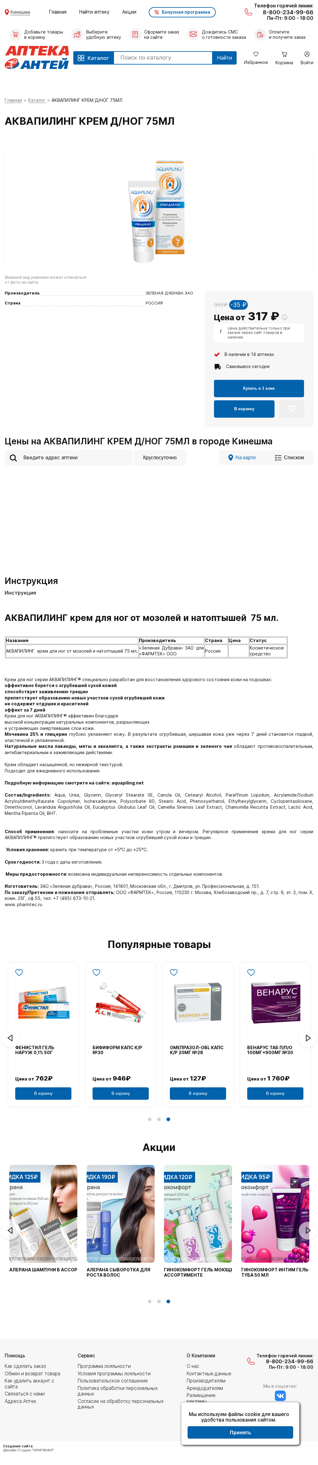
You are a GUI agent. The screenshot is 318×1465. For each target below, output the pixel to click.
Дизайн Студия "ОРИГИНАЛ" (28, 1450)
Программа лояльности (104, 1366)
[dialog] (240, 1424)
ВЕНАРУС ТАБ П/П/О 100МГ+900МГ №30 (270, 1050)
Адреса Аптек (20, 1401)
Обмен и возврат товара (32, 1374)
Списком (294, 457)
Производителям (206, 1381)
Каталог (36, 100)
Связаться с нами (25, 1394)
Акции (129, 12)
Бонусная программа (186, 12)
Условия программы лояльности (114, 1374)
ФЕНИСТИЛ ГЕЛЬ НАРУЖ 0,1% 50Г (34, 1050)
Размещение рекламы (201, 1398)
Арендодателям (205, 1388)
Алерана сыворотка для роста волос (118, 1272)
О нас (193, 1366)
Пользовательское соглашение (113, 1381)
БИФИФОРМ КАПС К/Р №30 (117, 1050)
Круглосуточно (160, 457)
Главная (57, 12)
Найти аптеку (94, 12)
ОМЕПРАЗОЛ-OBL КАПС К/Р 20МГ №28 (197, 1050)
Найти (224, 58)
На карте (245, 457)
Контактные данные (209, 1374)
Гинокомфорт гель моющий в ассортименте (202, 1272)
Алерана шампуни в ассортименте (54, 1269)
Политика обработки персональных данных (118, 1391)
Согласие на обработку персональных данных (121, 1404)
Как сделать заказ (25, 1366)
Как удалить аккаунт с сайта (29, 1383)
